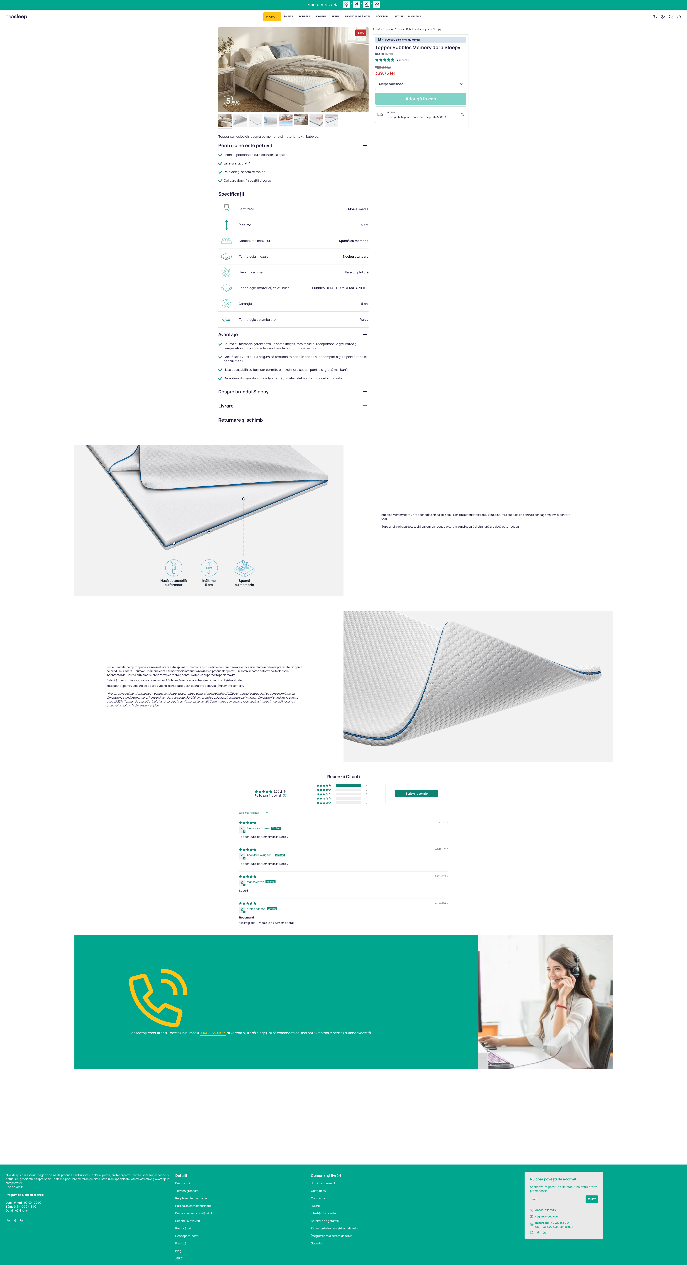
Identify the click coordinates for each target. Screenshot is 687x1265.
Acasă (376, 29)
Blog (178, 1251)
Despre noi (182, 1183)
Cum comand (319, 1198)
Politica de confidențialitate (193, 1206)
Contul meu (318, 1191)
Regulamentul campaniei (191, 1198)
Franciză (180, 1243)
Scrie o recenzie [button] (417, 793)
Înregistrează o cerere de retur (331, 1236)
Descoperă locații (187, 1236)
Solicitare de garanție (325, 1221)
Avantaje (228, 334)
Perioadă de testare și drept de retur (335, 1228)
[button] (272, 16)
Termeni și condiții (187, 1191)
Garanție (316, 1243)
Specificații (231, 194)
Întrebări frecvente (323, 1213)
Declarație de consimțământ (193, 1213)
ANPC (179, 1258)
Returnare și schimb (240, 420)
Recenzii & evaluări (187, 1221)
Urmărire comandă (323, 1183)
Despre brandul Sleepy (243, 391)
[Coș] (679, 17)
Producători (183, 1228)
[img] (247, 823)
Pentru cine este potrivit (245, 145)
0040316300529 (213, 1032)
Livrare (226, 405)
